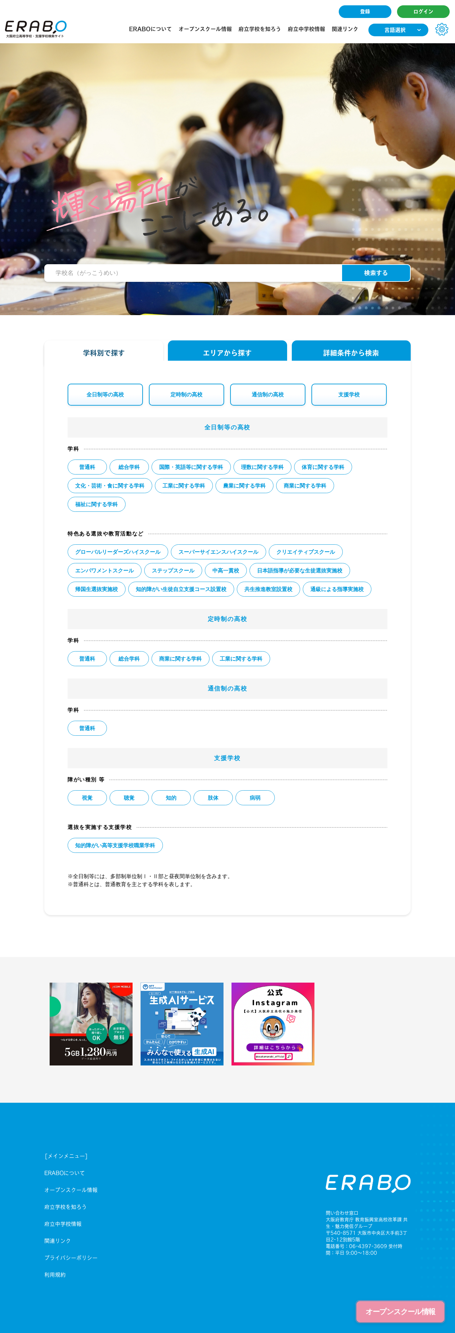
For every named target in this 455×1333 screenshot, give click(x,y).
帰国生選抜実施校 (96, 589)
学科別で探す (104, 352)
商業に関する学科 (305, 485)
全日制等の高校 (105, 394)
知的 (171, 798)
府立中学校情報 (306, 29)
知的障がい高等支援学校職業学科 (115, 845)
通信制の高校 (268, 394)
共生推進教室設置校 (268, 589)
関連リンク (345, 29)
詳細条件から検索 (351, 352)
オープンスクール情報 (205, 29)
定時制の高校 (187, 394)
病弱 (255, 798)
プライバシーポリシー (71, 1257)
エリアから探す (227, 352)
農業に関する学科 (244, 485)
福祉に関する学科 (96, 504)
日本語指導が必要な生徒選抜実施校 (299, 570)
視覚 (87, 798)
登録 (365, 11)
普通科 (87, 467)
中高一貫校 (226, 570)
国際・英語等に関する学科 (191, 467)
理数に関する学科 (262, 467)
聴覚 (129, 798)
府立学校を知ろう (259, 29)
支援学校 (349, 394)
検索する (376, 273)
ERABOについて (150, 29)
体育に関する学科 (323, 467)
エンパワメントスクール (104, 570)
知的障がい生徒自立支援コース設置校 (181, 589)
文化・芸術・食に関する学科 (110, 485)
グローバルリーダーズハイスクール (118, 552)
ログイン (423, 11)
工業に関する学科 (184, 485)
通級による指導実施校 (337, 589)
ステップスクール (173, 570)
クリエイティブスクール (305, 552)
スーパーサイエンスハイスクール (218, 552)
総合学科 (129, 467)
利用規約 (55, 1274)
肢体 (213, 798)
